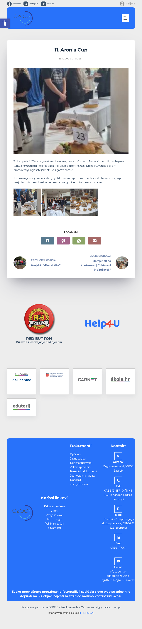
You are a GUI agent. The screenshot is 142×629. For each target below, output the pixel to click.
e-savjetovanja (79, 484)
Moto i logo (54, 519)
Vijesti (79, 58)
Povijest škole (54, 515)
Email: (118, 567)
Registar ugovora (81, 463)
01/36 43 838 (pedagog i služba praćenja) (118, 495)
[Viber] (63, 240)
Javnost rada (78, 458)
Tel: (118, 486)
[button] (5, 23)
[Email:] (118, 561)
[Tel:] (118, 480)
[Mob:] (118, 509)
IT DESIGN (87, 613)
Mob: (118, 515)
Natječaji (75, 480)
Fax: (118, 543)
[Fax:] (118, 537)
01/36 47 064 (118, 547)
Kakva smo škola (54, 506)
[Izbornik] (125, 18)
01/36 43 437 (112, 490)
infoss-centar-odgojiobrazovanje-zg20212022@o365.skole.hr (118, 576)
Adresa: (118, 462)
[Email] (94, 240)
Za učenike (21, 380)
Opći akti (75, 454)
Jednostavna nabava (83, 475)
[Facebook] (47, 240)
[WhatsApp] (78, 240)
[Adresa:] (118, 456)
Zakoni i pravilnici (80, 467)
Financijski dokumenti (83, 471)
